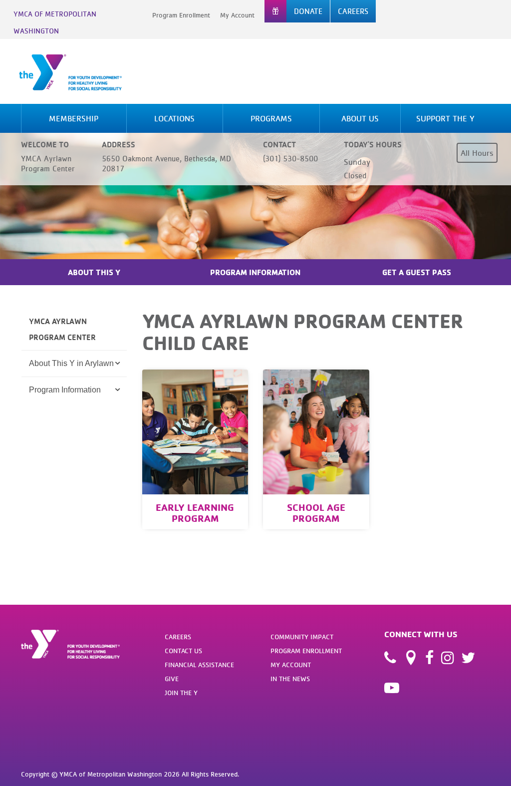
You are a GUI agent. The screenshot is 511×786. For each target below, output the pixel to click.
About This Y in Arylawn (71, 363)
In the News (290, 679)
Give (172, 679)
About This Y (94, 272)
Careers (178, 637)
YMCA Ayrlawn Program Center (62, 329)
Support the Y (445, 118)
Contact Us (183, 651)
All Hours (477, 153)
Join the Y (181, 693)
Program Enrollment (181, 15)
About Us (360, 118)
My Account (237, 15)
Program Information (255, 272)
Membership (73, 118)
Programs (271, 118)
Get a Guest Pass (416, 272)
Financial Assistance (199, 665)
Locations (174, 118)
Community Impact (301, 637)
